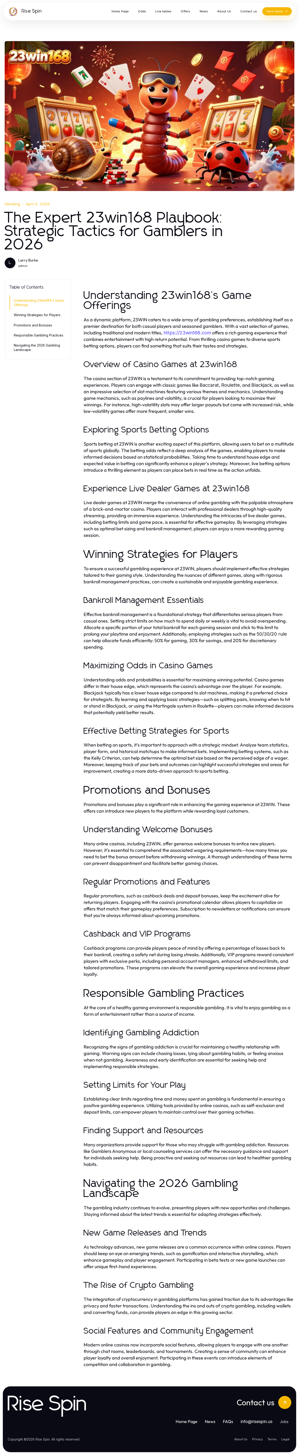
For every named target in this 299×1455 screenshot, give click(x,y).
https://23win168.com (187, 333)
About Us (240, 1439)
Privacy (257, 1439)
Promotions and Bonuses (33, 325)
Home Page (186, 1421)
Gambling (13, 204)
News (210, 1421)
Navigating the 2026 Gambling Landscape (37, 347)
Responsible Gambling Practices (38, 335)
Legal (285, 1439)
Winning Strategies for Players (37, 315)
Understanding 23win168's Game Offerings (39, 302)
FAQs (228, 1421)
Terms (272, 1439)
